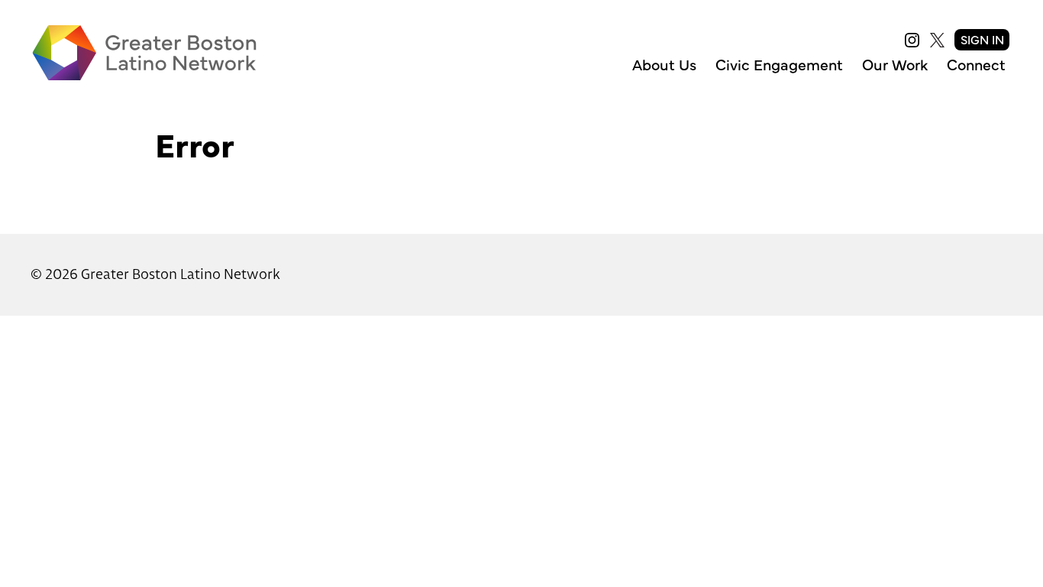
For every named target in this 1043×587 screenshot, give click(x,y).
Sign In (982, 39)
